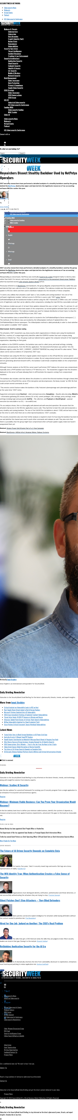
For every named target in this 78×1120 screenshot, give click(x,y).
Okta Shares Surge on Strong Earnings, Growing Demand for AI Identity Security (29, 742)
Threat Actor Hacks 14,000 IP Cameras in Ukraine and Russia (23, 717)
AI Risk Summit (9, 1015)
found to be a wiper (46, 277)
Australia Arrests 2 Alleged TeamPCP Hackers (18, 737)
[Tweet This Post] (41, 215)
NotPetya (11, 186)
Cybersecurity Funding (16, 110)
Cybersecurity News (10, 8)
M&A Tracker (12, 112)
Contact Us (3, 1081)
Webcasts (7, 10)
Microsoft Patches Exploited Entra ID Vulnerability (19, 712)
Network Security (14, 75)
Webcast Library (9, 1010)
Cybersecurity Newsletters (12, 1019)
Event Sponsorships (10, 1047)
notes (58, 297)
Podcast (6, 15)
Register (2, 796)
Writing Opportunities (11, 1050)
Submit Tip (3, 1068)
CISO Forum (12, 97)
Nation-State (12, 41)
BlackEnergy (21, 285)
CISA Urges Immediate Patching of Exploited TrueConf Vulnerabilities (25, 715)
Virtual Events (8, 12)
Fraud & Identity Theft (16, 39)
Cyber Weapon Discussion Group (14, 1028)
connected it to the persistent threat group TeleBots (56, 279)
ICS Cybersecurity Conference (13, 19)
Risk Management (10, 78)
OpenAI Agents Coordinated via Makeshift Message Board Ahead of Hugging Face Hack (31, 739)
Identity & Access (14, 68)
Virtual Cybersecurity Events (13, 1007)
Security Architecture (11, 58)
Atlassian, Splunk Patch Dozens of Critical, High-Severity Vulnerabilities (26, 719)
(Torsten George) (54, 895)
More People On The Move (8, 841)
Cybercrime (12, 34)
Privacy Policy (8, 1055)
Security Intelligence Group (12, 1033)
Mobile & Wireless (14, 73)
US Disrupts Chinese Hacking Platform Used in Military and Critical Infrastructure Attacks (32, 752)
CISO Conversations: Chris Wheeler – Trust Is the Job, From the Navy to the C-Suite (30, 744)
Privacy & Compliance (15, 85)
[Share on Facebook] (41, 213)
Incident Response (14, 53)
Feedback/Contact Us (10, 1052)
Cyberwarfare (13, 31)
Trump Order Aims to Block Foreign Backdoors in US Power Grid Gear (25, 734)
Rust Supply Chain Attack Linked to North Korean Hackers (22, 710)
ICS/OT (6, 100)
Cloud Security (13, 63)
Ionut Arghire (4, 206)
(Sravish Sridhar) (42, 941)
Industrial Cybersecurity (16, 102)
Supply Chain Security (15, 88)
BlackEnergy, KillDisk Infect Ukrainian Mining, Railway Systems (27, 432)
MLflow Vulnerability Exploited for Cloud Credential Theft (22, 722)
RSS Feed (7, 1031)
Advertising (7, 1045)
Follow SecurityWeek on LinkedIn (14, 1036)
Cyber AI (7, 114)
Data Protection (13, 83)
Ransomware (12, 44)
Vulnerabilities (13, 46)
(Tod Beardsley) (30, 918)
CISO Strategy (9, 90)
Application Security (15, 61)
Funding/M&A (8, 107)
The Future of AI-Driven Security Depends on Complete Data (22, 749)
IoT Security (12, 71)
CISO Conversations (15, 95)
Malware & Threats (10, 29)
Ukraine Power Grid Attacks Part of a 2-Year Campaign (25, 428)
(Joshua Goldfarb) (42, 964)
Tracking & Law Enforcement (18, 56)
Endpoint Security (14, 66)
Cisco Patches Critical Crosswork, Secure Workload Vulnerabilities (25, 724)
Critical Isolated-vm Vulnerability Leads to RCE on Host (21, 707)
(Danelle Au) (21, 868)
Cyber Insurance (13, 80)
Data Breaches (13, 36)
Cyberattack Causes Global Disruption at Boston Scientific (22, 747)
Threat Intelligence (15, 51)
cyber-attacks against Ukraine (29, 281)
